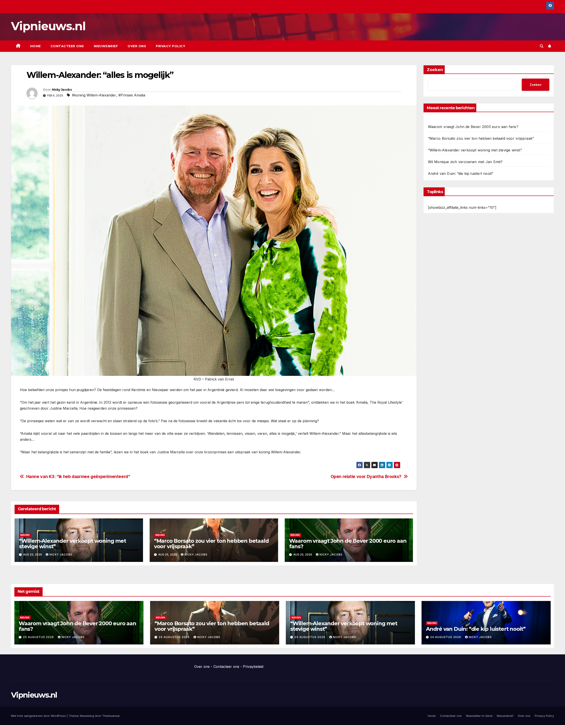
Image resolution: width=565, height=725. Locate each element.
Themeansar (111, 715)
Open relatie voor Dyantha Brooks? (366, 476)
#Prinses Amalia (131, 95)
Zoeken (435, 69)
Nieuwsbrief (106, 46)
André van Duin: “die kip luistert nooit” (460, 173)
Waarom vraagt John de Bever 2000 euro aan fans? (348, 544)
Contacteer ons (67, 46)
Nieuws (25, 535)
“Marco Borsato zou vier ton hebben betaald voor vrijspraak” (211, 544)
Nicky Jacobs (62, 90)
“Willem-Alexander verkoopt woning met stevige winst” (72, 544)
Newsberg (87, 715)
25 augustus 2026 (39, 637)
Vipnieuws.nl (48, 26)
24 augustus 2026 (446, 637)
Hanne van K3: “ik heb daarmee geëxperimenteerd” (78, 476)
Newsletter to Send (479, 715)
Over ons (137, 46)
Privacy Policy (170, 46)
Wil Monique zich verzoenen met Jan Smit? (465, 162)
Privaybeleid (253, 666)
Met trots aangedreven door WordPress (39, 715)
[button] (541, 46)
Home (35, 46)
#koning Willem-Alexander (94, 95)
